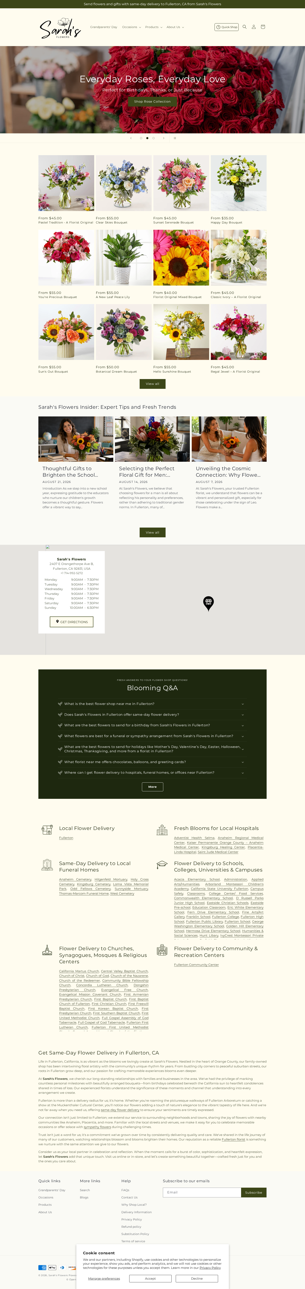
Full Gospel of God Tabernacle (101, 1022)
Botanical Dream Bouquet (116, 371)
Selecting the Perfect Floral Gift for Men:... (147, 471)
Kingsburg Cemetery (93, 884)
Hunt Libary (209, 935)
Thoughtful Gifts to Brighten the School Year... (69, 471)
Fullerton (66, 838)
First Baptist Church (110, 999)
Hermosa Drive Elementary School (213, 931)
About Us (45, 1212)
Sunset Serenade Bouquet (173, 222)
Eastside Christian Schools (227, 903)
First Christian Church (109, 1004)
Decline (197, 1278)
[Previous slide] (130, 138)
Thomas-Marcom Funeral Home (84, 893)
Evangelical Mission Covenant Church (90, 994)
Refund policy (131, 1227)
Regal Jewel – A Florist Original (235, 371)
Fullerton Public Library (204, 921)
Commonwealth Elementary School (203, 898)
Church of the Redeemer (79, 980)
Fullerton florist (233, 1139)
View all (152, 384)
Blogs (84, 1197)
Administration (235, 879)
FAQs (125, 1190)
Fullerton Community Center (196, 965)
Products (45, 1205)
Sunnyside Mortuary (131, 889)
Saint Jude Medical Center (218, 852)
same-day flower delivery (120, 1110)
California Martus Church (79, 971)
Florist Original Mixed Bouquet (177, 297)
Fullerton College (225, 917)
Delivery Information (136, 1212)
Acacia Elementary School (197, 879)
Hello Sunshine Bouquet (172, 371)
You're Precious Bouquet (57, 297)
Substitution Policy (135, 1234)
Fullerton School (237, 921)
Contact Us (129, 1197)
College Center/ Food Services (236, 893)
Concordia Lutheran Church (102, 985)
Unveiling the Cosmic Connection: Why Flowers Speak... (229, 471)
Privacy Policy (210, 1268)
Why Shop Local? (134, 1205)
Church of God (97, 976)
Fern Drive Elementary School (213, 912)
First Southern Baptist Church (116, 1013)
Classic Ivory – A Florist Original (236, 297)
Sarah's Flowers (58, 1275)
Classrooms (196, 893)
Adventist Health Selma (194, 838)
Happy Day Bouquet (226, 222)
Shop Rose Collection (152, 101)
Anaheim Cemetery (75, 879)
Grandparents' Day (51, 1190)
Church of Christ (72, 976)
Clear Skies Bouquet (111, 222)
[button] (131, 27)
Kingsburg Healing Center (223, 847)
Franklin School (198, 917)
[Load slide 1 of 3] (141, 138)
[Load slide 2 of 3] (147, 138)
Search (85, 1190)
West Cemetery (122, 893)
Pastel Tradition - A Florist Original (65, 222)
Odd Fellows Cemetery (90, 889)
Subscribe (253, 1192)
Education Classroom (209, 907)
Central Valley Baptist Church (124, 971)
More (152, 787)
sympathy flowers (97, 1127)
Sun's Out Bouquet (53, 371)
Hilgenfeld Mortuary (111, 879)
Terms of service (133, 1241)
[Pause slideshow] (174, 138)
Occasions (45, 1197)
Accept (150, 1278)
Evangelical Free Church (124, 990)
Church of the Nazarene (129, 976)
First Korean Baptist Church (113, 1008)
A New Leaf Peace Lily (113, 297)
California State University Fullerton (219, 889)
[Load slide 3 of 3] (153, 138)
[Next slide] (163, 138)
